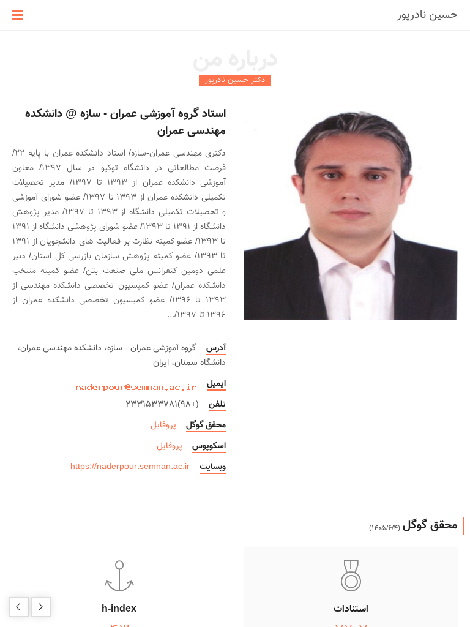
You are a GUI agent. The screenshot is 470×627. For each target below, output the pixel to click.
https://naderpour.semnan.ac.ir (130, 467)
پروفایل (163, 425)
